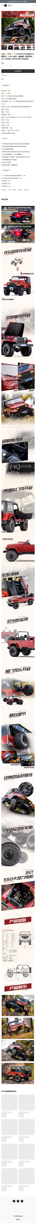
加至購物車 (18, 71)
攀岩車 (20, 190)
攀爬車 (27, 190)
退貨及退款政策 (19, 1216)
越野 (14, 190)
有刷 (10, 190)
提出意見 (18, 1219)
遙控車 (4, 190)
